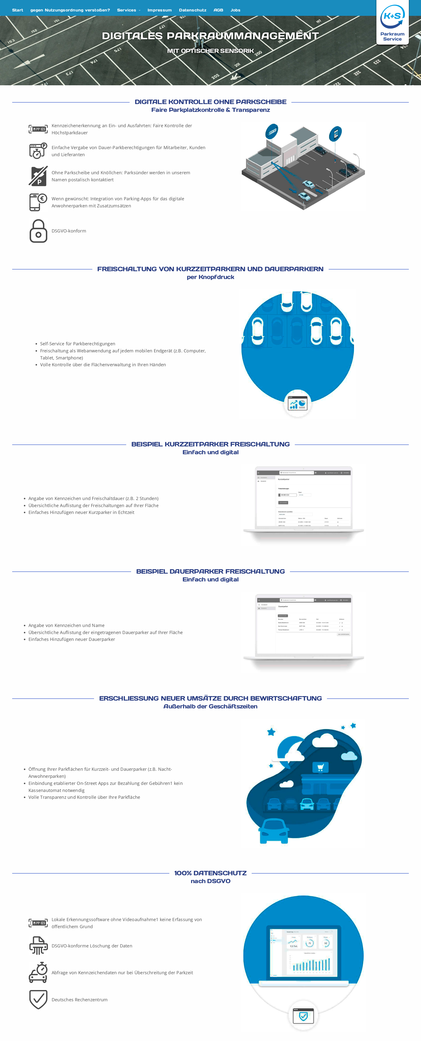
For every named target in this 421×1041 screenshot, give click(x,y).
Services (126, 10)
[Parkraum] (392, 22)
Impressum (160, 10)
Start (17, 10)
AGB (218, 10)
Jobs (236, 10)
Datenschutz (192, 10)
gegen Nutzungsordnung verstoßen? (70, 10)
